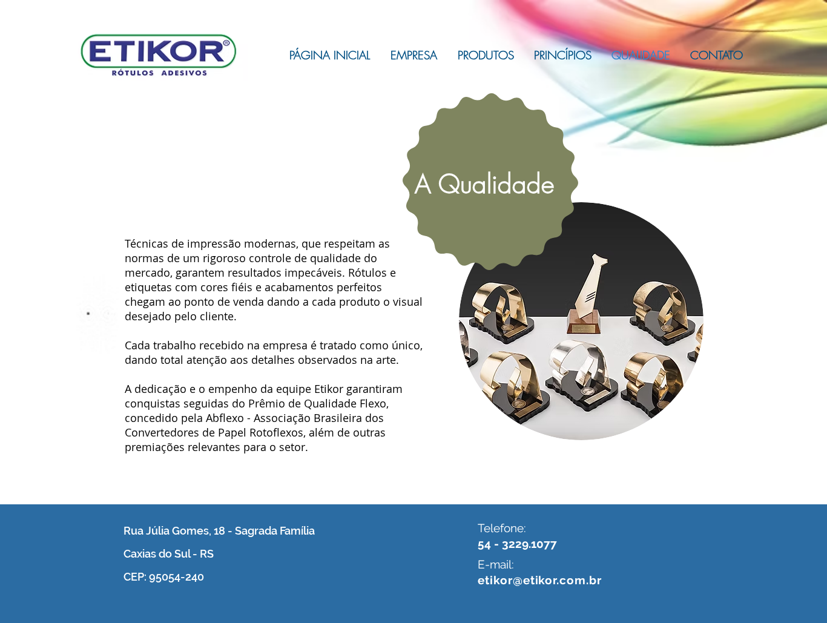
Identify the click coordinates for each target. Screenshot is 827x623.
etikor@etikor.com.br (540, 580)
